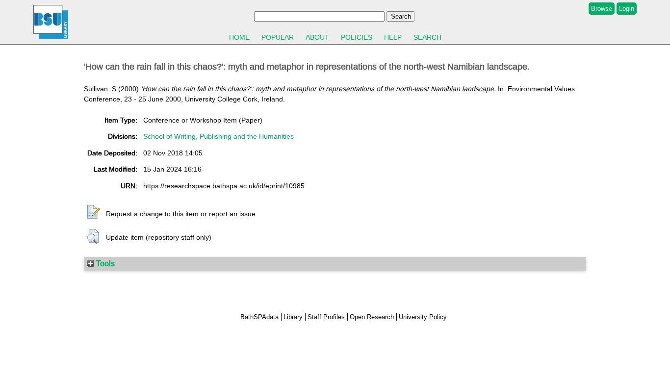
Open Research (372, 317)
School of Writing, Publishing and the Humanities (218, 136)
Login (626, 8)
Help (393, 37)
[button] (93, 212)
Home (239, 37)
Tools (104, 263)
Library (293, 317)
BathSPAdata (259, 317)
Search (427, 37)
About (317, 37)
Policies (356, 37)
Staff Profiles (326, 317)
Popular (277, 37)
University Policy (423, 317)
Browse (601, 8)
